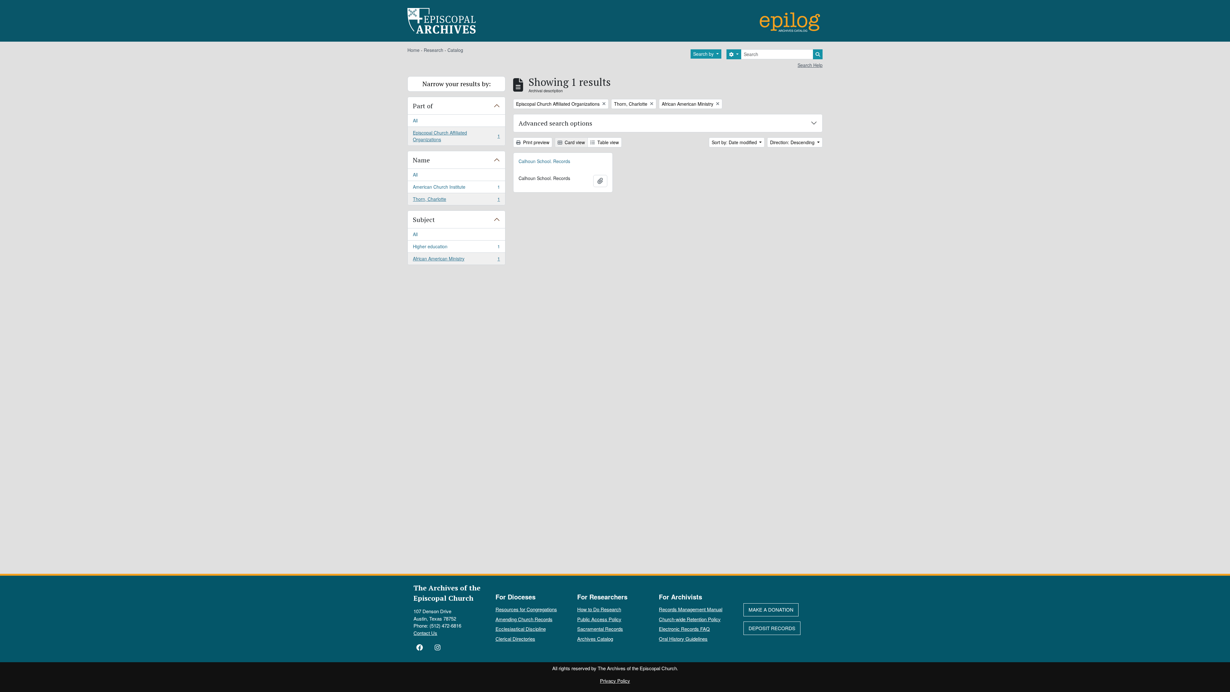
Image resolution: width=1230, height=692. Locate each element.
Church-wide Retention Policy (690, 619)
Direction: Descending (793, 142)
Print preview (535, 142)
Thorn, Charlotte (456, 200)
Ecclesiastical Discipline (521, 628)
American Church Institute (456, 188)
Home (413, 50)
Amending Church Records (524, 619)
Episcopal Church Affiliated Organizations (456, 136)
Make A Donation (771, 609)
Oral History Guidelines (683, 638)
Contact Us (425, 633)
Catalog (455, 50)
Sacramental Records (600, 628)
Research (433, 50)
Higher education (456, 248)
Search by (704, 54)
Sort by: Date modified (735, 142)
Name (421, 160)
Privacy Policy (615, 680)
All (415, 120)
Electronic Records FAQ (684, 628)
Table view (607, 142)
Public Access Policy (599, 619)
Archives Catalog (595, 638)
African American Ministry (456, 260)
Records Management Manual (690, 609)
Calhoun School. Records (544, 161)
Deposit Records (772, 628)
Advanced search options (555, 123)
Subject (424, 219)
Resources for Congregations (526, 609)
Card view (574, 142)
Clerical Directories (515, 638)
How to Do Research (599, 609)
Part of (423, 106)
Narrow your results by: (456, 83)
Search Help (810, 65)
